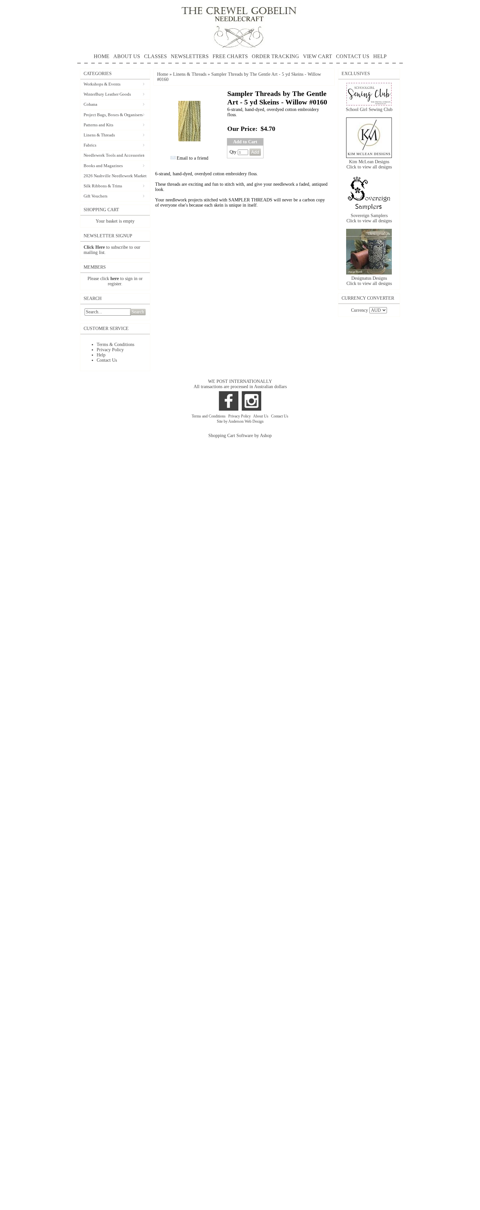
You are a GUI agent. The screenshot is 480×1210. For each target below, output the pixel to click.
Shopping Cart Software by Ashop (240, 435)
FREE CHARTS (230, 56)
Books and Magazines (103, 165)
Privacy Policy (110, 349)
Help (101, 355)
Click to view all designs (369, 167)
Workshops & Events (102, 84)
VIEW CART (317, 56)
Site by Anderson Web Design (240, 421)
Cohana (90, 104)
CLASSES (155, 56)
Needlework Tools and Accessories (114, 155)
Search (138, 311)
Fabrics (90, 145)
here (114, 278)
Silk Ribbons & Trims (103, 185)
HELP (380, 56)
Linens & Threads (99, 135)
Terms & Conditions (115, 344)
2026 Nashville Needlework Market (115, 175)
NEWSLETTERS (190, 56)
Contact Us (107, 360)
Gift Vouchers (95, 196)
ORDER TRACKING (275, 56)
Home (162, 74)
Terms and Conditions (209, 416)
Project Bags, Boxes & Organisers (113, 114)
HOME (101, 56)
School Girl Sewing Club (369, 109)
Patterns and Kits (98, 124)
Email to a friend (192, 158)
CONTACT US (352, 56)
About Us (261, 416)
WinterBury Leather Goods (107, 94)
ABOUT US (126, 56)
